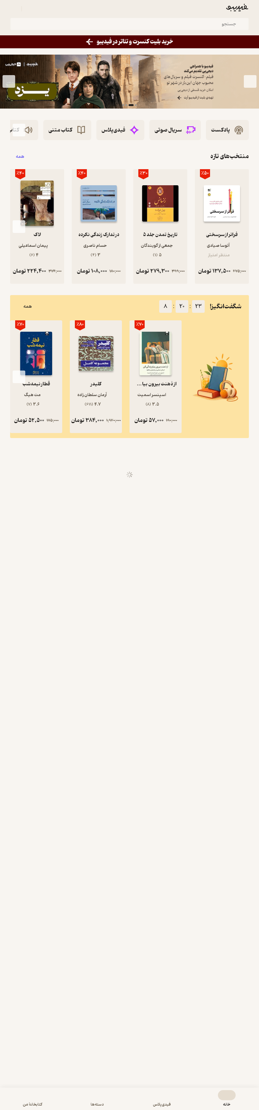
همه (20, 156)
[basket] (29, 8)
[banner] (129, 41)
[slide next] (9, 81)
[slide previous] (250, 81)
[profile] (13, 8)
